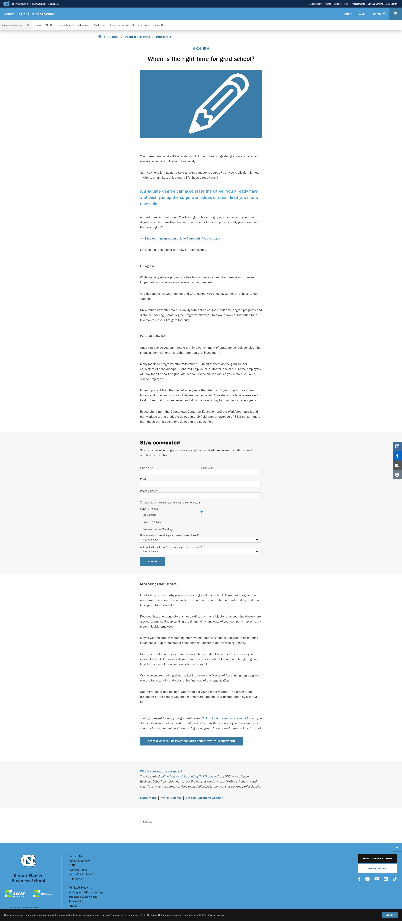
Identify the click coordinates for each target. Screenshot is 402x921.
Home (39, 25)
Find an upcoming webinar (204, 798)
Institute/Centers (79, 860)
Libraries (338, 3)
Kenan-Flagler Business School (29, 13)
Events (327, 3)
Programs (113, 36)
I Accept (390, 914)
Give (362, 14)
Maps (347, 3)
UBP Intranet (76, 879)
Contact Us (158, 25)
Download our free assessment (225, 718)
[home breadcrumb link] (99, 36)
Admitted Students (80, 887)
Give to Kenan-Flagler (377, 858)
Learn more (148, 798)
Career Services (140, 25)
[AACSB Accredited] (15, 894)
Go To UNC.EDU (377, 868)
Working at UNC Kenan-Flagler (87, 892)
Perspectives (163, 36)
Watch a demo (171, 798)
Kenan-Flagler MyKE (81, 874)
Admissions (84, 25)
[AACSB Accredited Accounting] (42, 894)
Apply (348, 14)
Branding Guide (78, 870)
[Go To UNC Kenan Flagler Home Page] (28, 868)
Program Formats (65, 25)
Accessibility (316, 3)
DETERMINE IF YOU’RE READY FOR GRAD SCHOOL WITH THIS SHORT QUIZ (192, 741)
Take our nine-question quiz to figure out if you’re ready (182, 238)
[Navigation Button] (395, 14)
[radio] (201, 513)
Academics (99, 25)
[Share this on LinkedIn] (397, 446)
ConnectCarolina (375, 3)
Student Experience (119, 25)
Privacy (73, 906)
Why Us (49, 25)
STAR (72, 865)
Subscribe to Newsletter (83, 896)
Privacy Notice (216, 914)
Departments (358, 3)
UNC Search (391, 3)
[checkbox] (200, 520)
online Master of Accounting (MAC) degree (189, 776)
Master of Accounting (137, 36)
